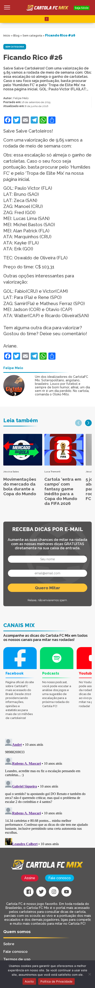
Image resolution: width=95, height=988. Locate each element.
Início (6, 35)
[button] (78, 423)
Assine (29, 878)
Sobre (8, 944)
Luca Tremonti (52, 471)
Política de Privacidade (56, 981)
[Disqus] (47, 792)
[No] (89, 974)
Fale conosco (59, 878)
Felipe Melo (20, 98)
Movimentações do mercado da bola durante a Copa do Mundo (19, 486)
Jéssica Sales (11, 471)
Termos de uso (16, 959)
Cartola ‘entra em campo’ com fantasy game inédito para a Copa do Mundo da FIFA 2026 (62, 491)
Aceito (29, 981)
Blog (16, 35)
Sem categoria (32, 35)
